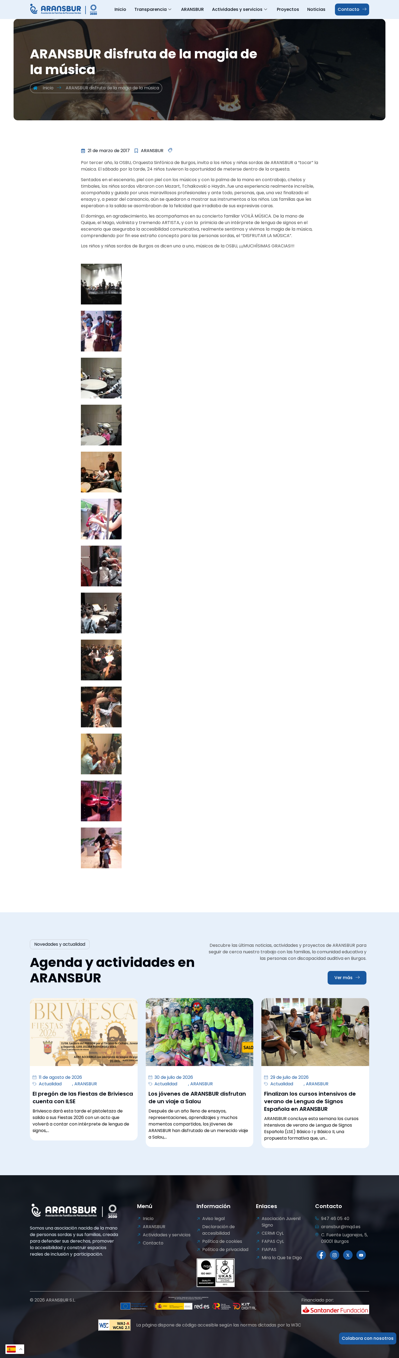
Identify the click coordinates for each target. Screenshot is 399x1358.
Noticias (316, 9)
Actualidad (50, 1084)
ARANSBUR (192, 9)
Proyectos (288, 9)
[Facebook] (321, 1255)
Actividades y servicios (237, 9)
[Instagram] (334, 1255)
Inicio (120, 9)
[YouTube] (361, 1255)
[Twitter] (348, 1255)
